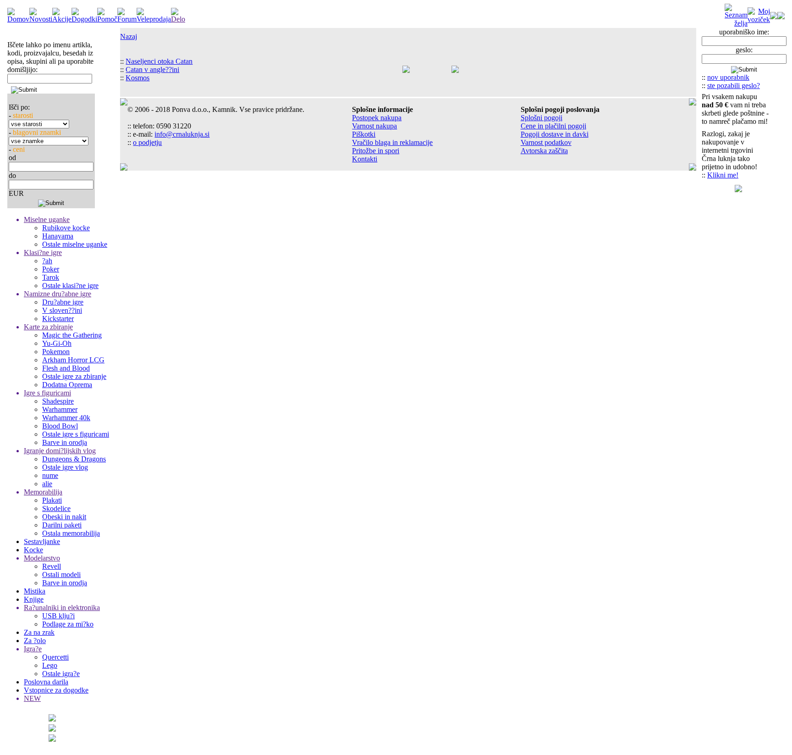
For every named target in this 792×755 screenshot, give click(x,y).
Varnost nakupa (374, 126)
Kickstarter (58, 318)
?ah (47, 261)
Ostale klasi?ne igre (70, 285)
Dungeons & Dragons (74, 459)
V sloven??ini (62, 310)
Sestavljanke (42, 541)
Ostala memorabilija (71, 533)
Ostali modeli (61, 574)
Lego (49, 665)
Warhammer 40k (66, 418)
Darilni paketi (62, 525)
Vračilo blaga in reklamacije (392, 142)
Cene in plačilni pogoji (553, 126)
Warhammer (59, 409)
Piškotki (363, 134)
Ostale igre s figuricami (75, 434)
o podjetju (147, 142)
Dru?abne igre (62, 302)
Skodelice (56, 508)
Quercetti (55, 657)
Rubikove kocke (66, 228)
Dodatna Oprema (67, 385)
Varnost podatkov (546, 142)
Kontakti (364, 159)
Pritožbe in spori (375, 151)
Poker (50, 269)
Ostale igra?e (61, 673)
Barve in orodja (64, 442)
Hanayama (57, 236)
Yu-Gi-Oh (57, 343)
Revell (51, 566)
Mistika (34, 591)
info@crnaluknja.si (181, 134)
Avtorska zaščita (544, 151)
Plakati (52, 500)
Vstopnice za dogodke (56, 690)
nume (50, 475)
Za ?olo (35, 640)
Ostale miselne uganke (74, 244)
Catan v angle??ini (152, 69)
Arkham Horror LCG (73, 360)
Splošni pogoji (541, 118)
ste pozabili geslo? (733, 85)
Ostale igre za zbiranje (74, 376)
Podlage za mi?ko (68, 624)
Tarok (50, 277)
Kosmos (137, 78)
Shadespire (58, 401)
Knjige (34, 599)
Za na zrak (39, 632)
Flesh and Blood (66, 368)
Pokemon (56, 351)
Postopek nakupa (377, 118)
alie (47, 484)
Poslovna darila (46, 682)
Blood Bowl (60, 426)
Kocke (33, 550)
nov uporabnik (728, 77)
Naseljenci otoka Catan (159, 61)
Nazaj (128, 36)
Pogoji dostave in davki (554, 134)
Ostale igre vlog (65, 467)
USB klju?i (58, 616)
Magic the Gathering (72, 335)
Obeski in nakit (64, 517)
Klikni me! (722, 175)
